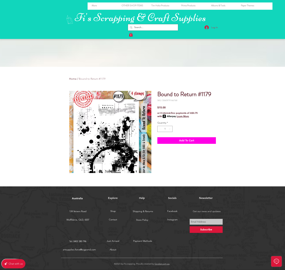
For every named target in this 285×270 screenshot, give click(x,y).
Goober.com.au (162, 264)
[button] (223, 5)
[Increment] (170, 129)
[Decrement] (160, 129)
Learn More (183, 116)
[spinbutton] (165, 129)
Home (73, 78)
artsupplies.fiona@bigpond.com (79, 249)
